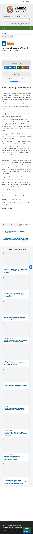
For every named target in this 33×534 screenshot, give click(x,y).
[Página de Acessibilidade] (27, 17)
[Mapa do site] (24, 17)
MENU (4, 28)
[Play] (14, 74)
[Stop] (18, 74)
